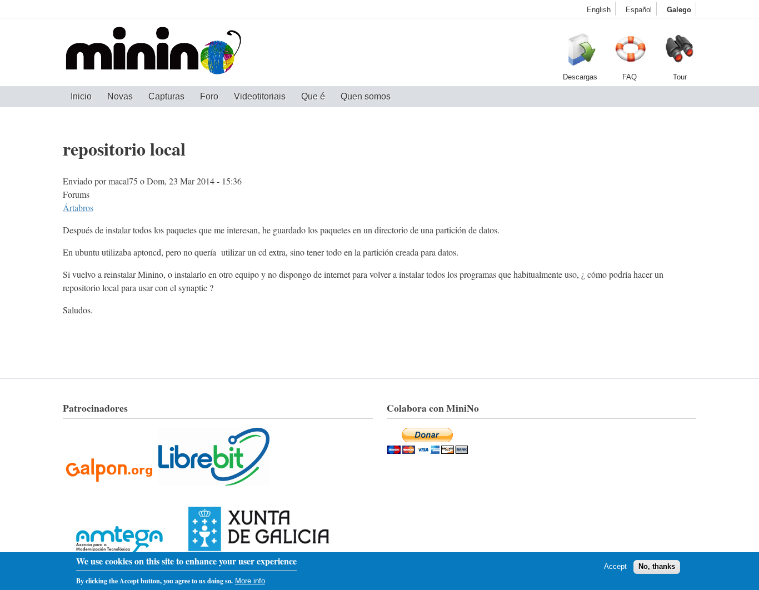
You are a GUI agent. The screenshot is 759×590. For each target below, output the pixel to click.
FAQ (629, 52)
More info (250, 581)
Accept (615, 566)
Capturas (166, 96)
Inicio (81, 96)
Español (639, 10)
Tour (679, 52)
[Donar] (427, 450)
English (599, 10)
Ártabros (78, 207)
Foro (209, 96)
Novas (120, 96)
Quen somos (366, 96)
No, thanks (656, 566)
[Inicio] (153, 52)
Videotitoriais (260, 96)
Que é (313, 96)
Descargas (579, 52)
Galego (679, 10)
